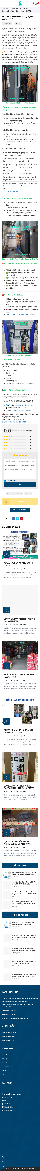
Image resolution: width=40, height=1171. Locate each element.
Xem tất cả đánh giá (20, 509)
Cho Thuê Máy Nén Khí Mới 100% (14, 422)
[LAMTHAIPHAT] (20, 3)
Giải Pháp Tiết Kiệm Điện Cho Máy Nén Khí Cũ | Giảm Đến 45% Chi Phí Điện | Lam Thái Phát (24, 874)
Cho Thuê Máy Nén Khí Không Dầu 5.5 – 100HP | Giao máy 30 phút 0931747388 (24, 963)
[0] (37, 3)
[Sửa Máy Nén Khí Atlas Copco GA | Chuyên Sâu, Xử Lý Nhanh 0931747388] (7, 892)
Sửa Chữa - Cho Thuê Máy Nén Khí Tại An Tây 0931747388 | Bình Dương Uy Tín (24, 937)
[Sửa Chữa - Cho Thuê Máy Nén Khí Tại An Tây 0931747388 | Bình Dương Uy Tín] (7, 882)
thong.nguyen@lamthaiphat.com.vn (17, 1018)
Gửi (20, 484)
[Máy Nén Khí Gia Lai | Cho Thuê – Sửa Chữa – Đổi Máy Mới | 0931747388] (7, 974)
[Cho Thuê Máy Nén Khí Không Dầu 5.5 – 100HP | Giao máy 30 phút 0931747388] (7, 902)
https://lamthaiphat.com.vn (24, 405)
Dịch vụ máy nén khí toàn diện (11, 191)
